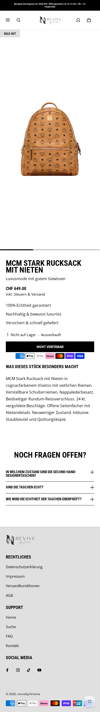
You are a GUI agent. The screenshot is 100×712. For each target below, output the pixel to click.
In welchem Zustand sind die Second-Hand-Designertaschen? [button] (41, 474)
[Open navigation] (11, 20)
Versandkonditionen (23, 585)
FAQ (9, 636)
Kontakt (12, 645)
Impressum (15, 576)
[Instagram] (18, 670)
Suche (11, 626)
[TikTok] (28, 670)
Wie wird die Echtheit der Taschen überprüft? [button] (44, 499)
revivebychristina (28, 694)
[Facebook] (7, 670)
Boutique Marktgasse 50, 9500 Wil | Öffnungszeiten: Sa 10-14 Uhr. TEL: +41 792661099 (50, 5)
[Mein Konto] (78, 20)
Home (11, 617)
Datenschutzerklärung (24, 566)
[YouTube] (39, 670)
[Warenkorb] (88, 20)
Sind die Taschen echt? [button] (24, 487)
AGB (9, 595)
